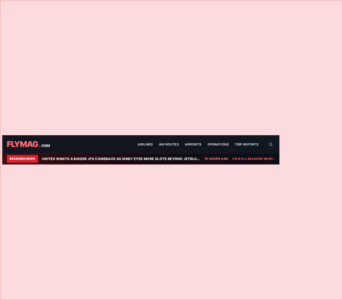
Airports (193, 144)
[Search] (270, 144)
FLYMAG (28, 144)
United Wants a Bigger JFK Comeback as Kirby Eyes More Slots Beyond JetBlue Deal (121, 159)
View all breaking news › (253, 159)
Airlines (145, 144)
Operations (218, 144)
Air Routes (169, 144)
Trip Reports (246, 144)
